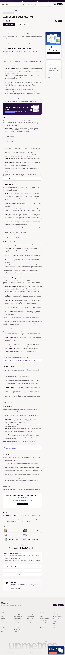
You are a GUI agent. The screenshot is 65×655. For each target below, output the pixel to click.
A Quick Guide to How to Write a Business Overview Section (23, 178)
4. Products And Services (52, 68)
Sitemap (28, 652)
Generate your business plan (22, 24)
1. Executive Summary (51, 63)
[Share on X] (59, 21)
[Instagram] (63, 605)
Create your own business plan (12, 448)
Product (23, 4)
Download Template (8, 24)
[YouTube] (54, 605)
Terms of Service (38, 652)
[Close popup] (64, 646)
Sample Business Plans (6, 10)
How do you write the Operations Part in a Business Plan (22, 360)
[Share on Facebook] (56, 21)
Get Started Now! (22, 503)
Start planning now (10, 111)
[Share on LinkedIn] (61, 21)
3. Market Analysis (50, 66)
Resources (36, 4)
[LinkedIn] (61, 605)
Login (55, 4)
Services (32, 4)
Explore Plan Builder (53, 53)
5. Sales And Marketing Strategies (53, 70)
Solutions (27, 4)
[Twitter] (59, 605)
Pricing (41, 4)
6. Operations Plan (51, 72)
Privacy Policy (32, 652)
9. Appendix (49, 77)
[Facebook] (56, 605)
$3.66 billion (17, 204)
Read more (19, 588)
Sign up (59, 4)
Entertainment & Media (14, 10)
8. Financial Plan (50, 75)
